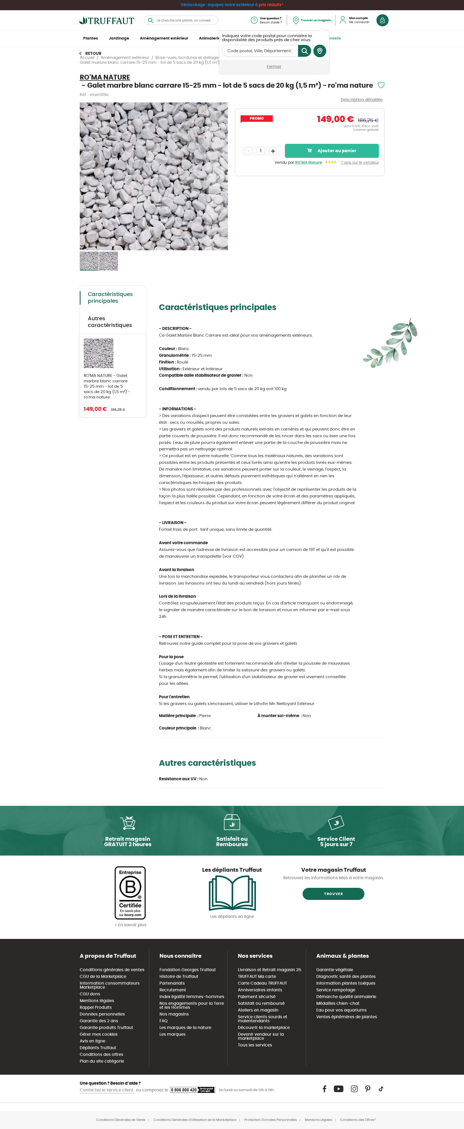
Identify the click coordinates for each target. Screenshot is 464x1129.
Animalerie (209, 38)
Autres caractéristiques (110, 322)
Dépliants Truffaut (98, 1048)
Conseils (332, 38)
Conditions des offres (101, 1055)
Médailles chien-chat (338, 1004)
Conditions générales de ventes (112, 970)
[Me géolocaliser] (319, 51)
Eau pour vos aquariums (341, 1010)
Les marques (173, 1034)
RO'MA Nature (308, 163)
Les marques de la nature (185, 1028)
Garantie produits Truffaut (106, 1028)
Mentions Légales (318, 1119)
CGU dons (90, 994)
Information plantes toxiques (345, 983)
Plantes (90, 38)
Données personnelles (102, 1014)
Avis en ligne (92, 1041)
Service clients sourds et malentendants (262, 1019)
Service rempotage (335, 990)
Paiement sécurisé (257, 997)
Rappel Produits (96, 1008)
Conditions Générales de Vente (120, 1119)
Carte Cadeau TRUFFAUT (262, 983)
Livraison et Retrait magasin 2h (269, 970)
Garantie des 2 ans (99, 1021)
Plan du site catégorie (102, 1061)
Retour (93, 54)
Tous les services (255, 1045)
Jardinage (119, 38)
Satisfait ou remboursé (261, 1004)
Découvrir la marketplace (264, 1028)
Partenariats (172, 983)
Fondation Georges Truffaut (188, 970)
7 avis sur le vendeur (360, 163)
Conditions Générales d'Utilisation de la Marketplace (194, 1119)
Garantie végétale (334, 970)
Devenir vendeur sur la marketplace (261, 1036)
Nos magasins (174, 1014)
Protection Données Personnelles (270, 1119)
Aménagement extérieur (164, 38)
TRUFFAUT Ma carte (257, 977)
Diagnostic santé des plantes (346, 977)
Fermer (274, 67)
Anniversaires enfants (260, 990)
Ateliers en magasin (258, 1010)
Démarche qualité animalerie (346, 997)
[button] (217, 176)
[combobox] (181, 20)
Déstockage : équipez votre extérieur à (232, 5)
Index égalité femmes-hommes (192, 997)
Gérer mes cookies (99, 1034)
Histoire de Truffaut (179, 977)
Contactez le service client (107, 1090)
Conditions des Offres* (358, 1119)
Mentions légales (97, 1001)
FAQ (164, 1021)
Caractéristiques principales (110, 298)
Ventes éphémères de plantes (346, 1017)
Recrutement (173, 990)
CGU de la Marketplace (103, 977)
